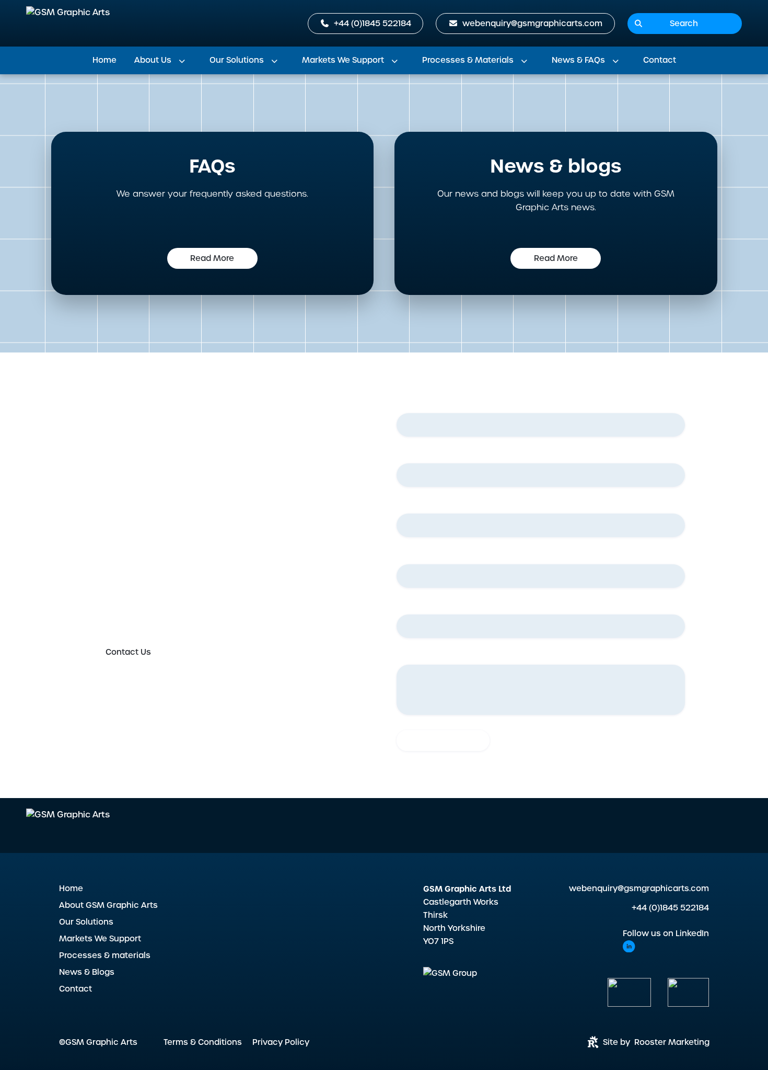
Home (104, 60)
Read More (212, 258)
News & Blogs (86, 972)
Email (409, 505)
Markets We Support (343, 60)
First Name (420, 404)
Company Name (431, 606)
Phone (411, 555)
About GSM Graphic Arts (108, 905)
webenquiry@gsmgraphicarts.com (639, 888)
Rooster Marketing (671, 1042)
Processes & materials (104, 955)
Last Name (420, 455)
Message (414, 656)
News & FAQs (578, 60)
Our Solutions (237, 60)
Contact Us (128, 652)
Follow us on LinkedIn (666, 933)
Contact (659, 60)
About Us (152, 60)
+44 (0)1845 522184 (670, 908)
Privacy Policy (280, 1042)
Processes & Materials (468, 60)
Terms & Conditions (203, 1042)
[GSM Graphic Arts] (68, 23)
